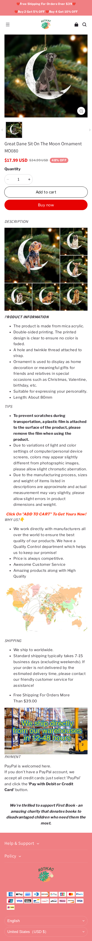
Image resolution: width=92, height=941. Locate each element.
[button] (7, 24)
